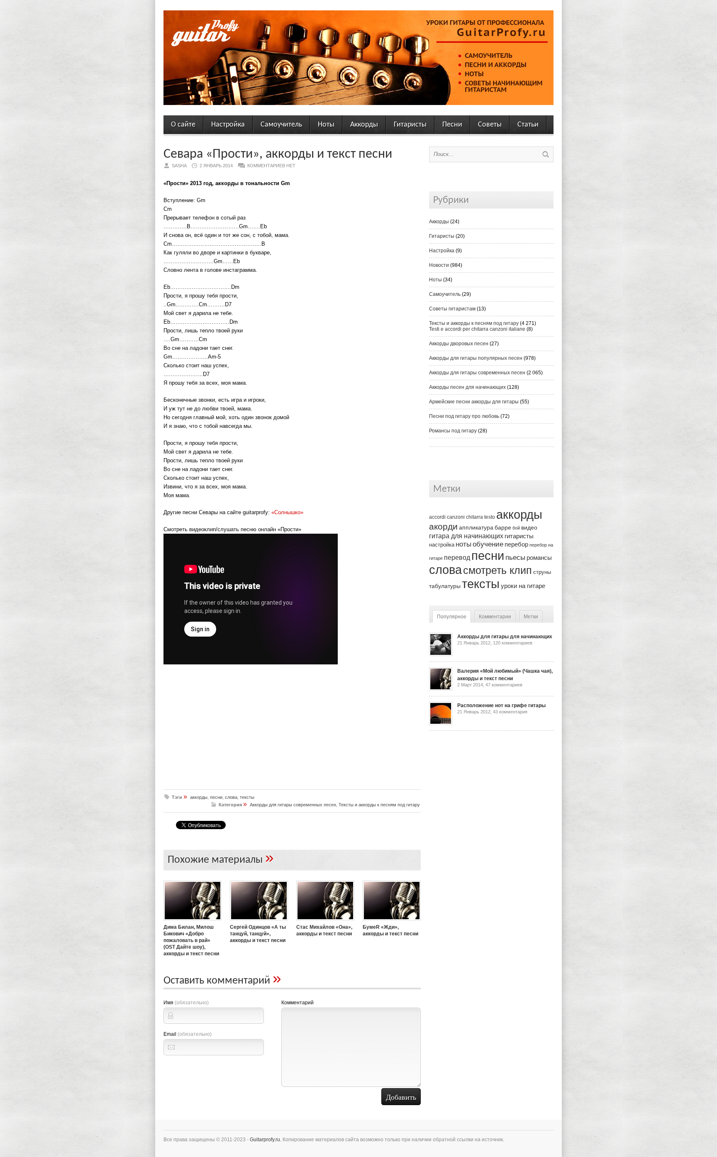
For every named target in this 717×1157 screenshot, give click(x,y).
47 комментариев (503, 684)
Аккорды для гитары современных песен (293, 804)
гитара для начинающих (466, 535)
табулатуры (445, 586)
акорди (443, 527)
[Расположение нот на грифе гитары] (440, 723)
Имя (186, 1003)
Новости (439, 265)
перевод (457, 557)
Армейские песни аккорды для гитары (474, 402)
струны (542, 572)
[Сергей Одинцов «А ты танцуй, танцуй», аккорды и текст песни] (259, 921)
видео (529, 527)
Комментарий (297, 1003)
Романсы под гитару (453, 431)
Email (187, 1034)
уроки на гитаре (523, 585)
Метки (531, 617)
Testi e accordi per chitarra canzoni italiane (477, 329)
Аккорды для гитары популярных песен (475, 358)
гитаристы (519, 536)
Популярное (451, 617)
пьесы (515, 557)
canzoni (456, 517)
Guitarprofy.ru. (265, 1139)
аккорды (198, 797)
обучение (488, 544)
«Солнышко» (287, 512)
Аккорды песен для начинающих (467, 387)
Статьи (528, 125)
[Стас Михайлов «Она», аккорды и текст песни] (325, 921)
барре (503, 528)
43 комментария (510, 711)
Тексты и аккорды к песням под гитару (379, 804)
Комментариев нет (271, 165)
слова (231, 797)
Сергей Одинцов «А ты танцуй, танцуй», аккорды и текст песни (258, 933)
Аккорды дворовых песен (458, 344)
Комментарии (495, 617)
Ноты (326, 125)
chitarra (474, 517)
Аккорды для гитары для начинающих (504, 637)
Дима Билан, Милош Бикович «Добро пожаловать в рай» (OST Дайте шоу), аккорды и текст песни (191, 940)
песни (216, 797)
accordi (437, 517)
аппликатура (476, 527)
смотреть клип (497, 570)
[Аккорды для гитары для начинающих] (440, 654)
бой (516, 527)
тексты (247, 797)
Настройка (228, 125)
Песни (452, 125)
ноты (463, 544)
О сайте (183, 125)
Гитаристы (410, 125)
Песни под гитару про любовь (464, 416)
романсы (539, 557)
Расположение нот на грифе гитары (501, 705)
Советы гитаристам (452, 309)
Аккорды (364, 125)
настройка (441, 545)
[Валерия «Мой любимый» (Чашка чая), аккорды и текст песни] (440, 689)
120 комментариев (512, 642)
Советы (490, 125)
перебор (516, 544)
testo (489, 517)
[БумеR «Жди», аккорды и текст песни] (392, 921)
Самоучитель (281, 125)
